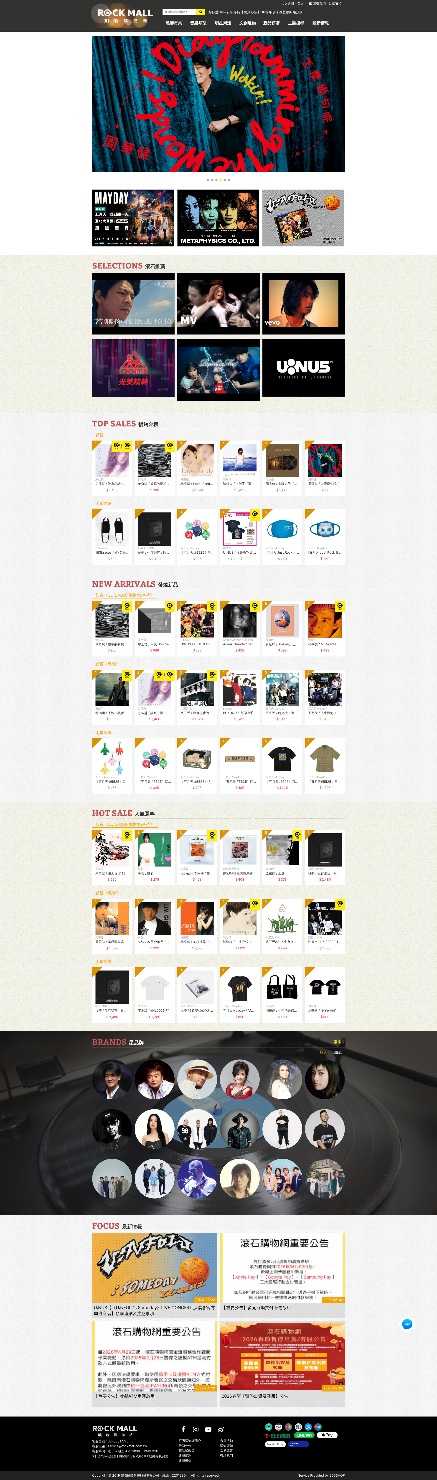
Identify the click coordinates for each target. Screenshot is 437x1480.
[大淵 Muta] (282, 1129)
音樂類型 (198, 22)
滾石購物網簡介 (190, 1440)
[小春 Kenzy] (240, 1129)
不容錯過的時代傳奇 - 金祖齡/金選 (235, 12)
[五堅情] (112, 1179)
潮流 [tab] (338, 1052)
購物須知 (226, 1445)
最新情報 (321, 22)
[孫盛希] (155, 1129)
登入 (300, 3)
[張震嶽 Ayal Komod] (197, 1079)
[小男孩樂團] (155, 1179)
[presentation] (87, 471)
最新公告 (185, 1445)
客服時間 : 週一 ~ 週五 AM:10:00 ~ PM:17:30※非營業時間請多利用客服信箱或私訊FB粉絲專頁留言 (130, 1453)
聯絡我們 (226, 1455)
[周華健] (112, 1079)
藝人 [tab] (323, 1052)
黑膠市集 (174, 22)
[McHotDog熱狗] (112, 1129)
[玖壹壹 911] (325, 1179)
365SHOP (337, 1475)
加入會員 (287, 3)
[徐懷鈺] (325, 1079)
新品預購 (271, 22)
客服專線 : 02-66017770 (110, 1441)
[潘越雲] (282, 1079)
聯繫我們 (319, 3)
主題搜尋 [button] (296, 22)
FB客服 (407, 1324)
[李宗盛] (197, 1179)
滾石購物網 (125, 16)
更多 (337, 1042)
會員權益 (185, 1460)
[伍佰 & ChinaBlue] (240, 1179)
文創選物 (247, 22)
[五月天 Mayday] (282, 1179)
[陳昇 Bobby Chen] (155, 1079)
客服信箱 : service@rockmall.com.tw (119, 1446)
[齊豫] (240, 1079)
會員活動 (226, 1440)
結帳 (335, 3)
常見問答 (226, 1450)
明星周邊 (223, 22)
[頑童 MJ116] (197, 1129)
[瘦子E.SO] (325, 1129)
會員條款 (185, 1455)
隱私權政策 (187, 1450)
